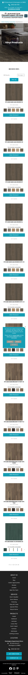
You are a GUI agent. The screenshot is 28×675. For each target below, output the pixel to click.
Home (3, 21)
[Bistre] (9, 549)
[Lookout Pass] (17, 350)
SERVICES (14, 594)
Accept (10, 341)
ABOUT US (14, 575)
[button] (10, 668)
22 (14, 564)
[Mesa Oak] (17, 110)
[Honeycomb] (13, 110)
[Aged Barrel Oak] (14, 92)
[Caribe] (17, 549)
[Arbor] (14, 531)
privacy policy (16, 335)
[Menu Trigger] (25, 15)
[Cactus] (13, 549)
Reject (18, 341)
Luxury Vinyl (12, 21)
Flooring (7, 21)
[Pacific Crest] (21, 350)
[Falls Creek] (5, 350)
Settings (14, 344)
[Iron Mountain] (13, 350)
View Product (14, 115)
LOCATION (14, 638)
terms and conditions (12, 336)
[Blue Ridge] (9, 110)
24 (18, 564)
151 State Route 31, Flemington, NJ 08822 (15, 2)
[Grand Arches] (9, 350)
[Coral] (21, 549)
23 (16, 564)
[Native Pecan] (21, 110)
